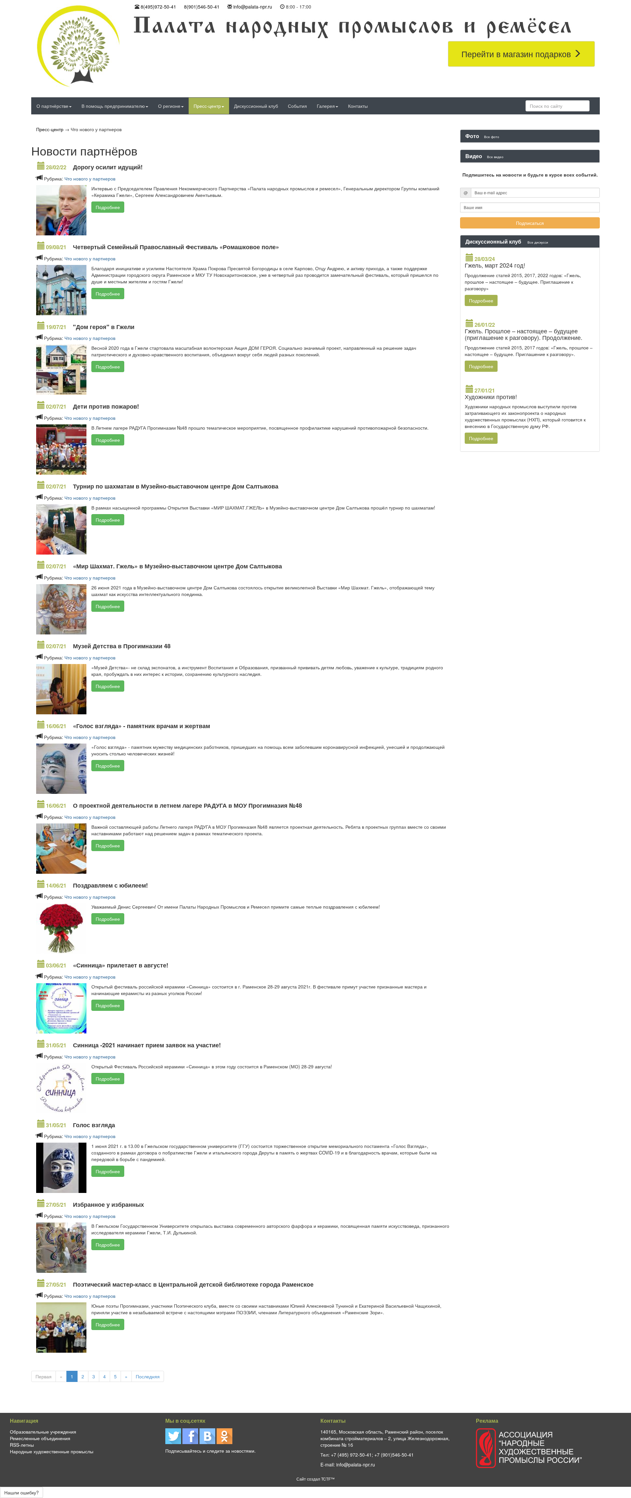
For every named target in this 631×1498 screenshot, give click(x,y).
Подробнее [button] (481, 300)
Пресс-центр (207, 106)
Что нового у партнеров (89, 178)
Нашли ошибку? (21, 1492)
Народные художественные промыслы (51, 1451)
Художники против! (491, 396)
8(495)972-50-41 (158, 6)
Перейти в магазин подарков (517, 53)
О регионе (169, 106)
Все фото (491, 136)
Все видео (495, 156)
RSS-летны (22, 1444)
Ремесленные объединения (40, 1438)
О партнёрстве (52, 106)
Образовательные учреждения (43, 1431)
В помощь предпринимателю (113, 106)
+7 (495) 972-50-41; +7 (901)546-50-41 (372, 1454)
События (297, 106)
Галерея (326, 106)
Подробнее (108, 207)
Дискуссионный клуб (256, 106)
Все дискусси (537, 242)
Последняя (148, 1376)
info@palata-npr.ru (252, 6)
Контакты (358, 106)
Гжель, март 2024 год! (495, 265)
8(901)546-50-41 (202, 6)
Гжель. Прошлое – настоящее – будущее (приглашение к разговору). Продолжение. (523, 334)
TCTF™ (328, 1479)
